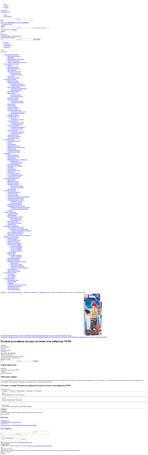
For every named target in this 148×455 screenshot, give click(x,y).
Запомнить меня (7, 24)
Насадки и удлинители (14, 71)
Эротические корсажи (14, 136)
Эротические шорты (17, 124)
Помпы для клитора (13, 61)
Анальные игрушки (10, 190)
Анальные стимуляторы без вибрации (19, 196)
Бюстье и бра (11, 93)
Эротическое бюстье (17, 96)
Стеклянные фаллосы (14, 150)
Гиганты (10, 142)
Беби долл (14, 118)
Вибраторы (7, 153)
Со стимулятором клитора (15, 175)
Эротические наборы (14, 289)
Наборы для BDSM (13, 260)
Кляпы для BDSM (16, 255)
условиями (13, 29)
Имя (3, 393)
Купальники (11, 104)
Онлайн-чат (4, 34)
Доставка (7, 44)
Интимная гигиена (13, 280)
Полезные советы (6, 425)
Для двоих (11, 167)
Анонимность (8, 45)
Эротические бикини (17, 84)
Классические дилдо (14, 145)
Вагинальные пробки (14, 141)
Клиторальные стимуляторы (16, 59)
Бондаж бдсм (15, 263)
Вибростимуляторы (16, 162)
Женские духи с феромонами (19, 229)
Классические (12, 169)
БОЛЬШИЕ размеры (13, 91)
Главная (3, 292)
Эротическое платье (13, 138)
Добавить (3, 409)
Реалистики (11, 172)
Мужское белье (12, 105)
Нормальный (21, 391)
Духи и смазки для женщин (16, 227)
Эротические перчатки (17, 113)
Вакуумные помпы (13, 67)
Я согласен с (10, 29)
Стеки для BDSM (16, 249)
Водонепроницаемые (14, 164)
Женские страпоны (13, 181)
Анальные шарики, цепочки (16, 200)
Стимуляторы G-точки (14, 176)
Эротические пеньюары (18, 127)
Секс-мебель (11, 277)
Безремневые (11, 179)
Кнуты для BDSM (16, 246)
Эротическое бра (16, 94)
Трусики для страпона (17, 187)
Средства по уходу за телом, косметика (19, 235)
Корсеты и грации (13, 99)
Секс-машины (12, 275)
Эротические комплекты (18, 85)
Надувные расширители (15, 204)
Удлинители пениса (17, 74)
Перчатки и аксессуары (14, 110)
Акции (6, 7)
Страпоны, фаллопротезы (11, 178)
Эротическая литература (15, 286)
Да (1, 453)
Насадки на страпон (17, 186)
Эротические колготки (17, 132)
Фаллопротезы (12, 189)
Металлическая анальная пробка (20, 207)
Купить (3, 350)
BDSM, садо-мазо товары (11, 237)
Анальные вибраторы (14, 192)
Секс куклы (11, 76)
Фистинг (10, 210)
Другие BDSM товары (14, 240)
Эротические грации (17, 101)
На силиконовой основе (15, 223)
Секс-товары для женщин (11, 54)
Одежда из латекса (13, 108)
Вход (5, 15)
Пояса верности (12, 269)
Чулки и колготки (13, 130)
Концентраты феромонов (15, 233)
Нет (4, 453)
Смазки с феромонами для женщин (21, 230)
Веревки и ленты (13, 238)
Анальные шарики (16, 203)
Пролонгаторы (12, 224)
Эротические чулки (16, 133)
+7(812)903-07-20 (16, 36)
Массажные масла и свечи (15, 217)
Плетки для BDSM (16, 247)
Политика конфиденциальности (43, 446)
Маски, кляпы (12, 254)
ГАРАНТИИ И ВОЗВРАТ (29, 425)
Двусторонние (12, 144)
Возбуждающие (12, 215)
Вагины (10, 65)
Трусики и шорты (13, 121)
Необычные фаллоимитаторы (16, 147)
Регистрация (7, 16)
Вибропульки (15, 161)
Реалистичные (12, 149)
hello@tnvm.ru (5, 420)
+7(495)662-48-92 (6, 36)
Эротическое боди (16, 90)
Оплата (6, 42)
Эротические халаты (17, 128)
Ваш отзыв (5, 405)
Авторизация (4, 12)
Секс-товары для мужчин (11, 64)
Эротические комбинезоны (19, 88)
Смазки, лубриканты (10, 212)
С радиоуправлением (14, 173)
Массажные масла (16, 218)
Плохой (5, 391)
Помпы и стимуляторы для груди (17, 62)
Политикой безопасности (24, 442)
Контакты (7, 47)
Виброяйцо (11, 57)
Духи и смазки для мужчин (15, 232)
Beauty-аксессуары (13, 81)
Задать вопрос (5, 444)
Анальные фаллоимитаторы (16, 198)
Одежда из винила (13, 107)
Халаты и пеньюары (13, 125)
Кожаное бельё (12, 252)
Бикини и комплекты (14, 82)
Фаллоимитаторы (9, 139)
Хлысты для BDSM (16, 250)
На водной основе (13, 221)
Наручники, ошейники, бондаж (17, 261)
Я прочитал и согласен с (17, 442)
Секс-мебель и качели (10, 272)
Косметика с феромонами (11, 226)
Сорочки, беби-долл (13, 116)
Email (3, 398)
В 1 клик (7, 350)
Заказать (36, 361)
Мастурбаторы (12, 70)
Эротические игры (13, 288)
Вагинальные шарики (14, 56)
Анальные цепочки (16, 201)
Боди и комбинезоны (14, 87)
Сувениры (11, 283)
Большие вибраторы (13, 156)
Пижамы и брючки (13, 115)
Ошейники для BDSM (17, 266)
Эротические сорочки (17, 119)
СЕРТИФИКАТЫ (16, 425)
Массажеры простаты (14, 68)
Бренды (6, 6)
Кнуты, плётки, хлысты (14, 244)
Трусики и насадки (13, 184)
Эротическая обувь (13, 135)
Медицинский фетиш (14, 258)
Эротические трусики (17, 122)
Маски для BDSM (16, 257)
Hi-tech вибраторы (13, 155)
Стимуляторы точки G (14, 152)
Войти (2, 26)
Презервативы (12, 281)
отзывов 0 (4, 345)
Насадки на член (16, 73)
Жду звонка (37, 39)
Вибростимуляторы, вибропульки (17, 159)
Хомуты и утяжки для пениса (19, 267)
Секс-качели (11, 274)
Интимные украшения (14, 243)
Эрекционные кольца (14, 78)
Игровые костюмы (13, 98)
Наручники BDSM (16, 264)
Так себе (12, 391)
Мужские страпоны (13, 183)
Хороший (30, 391)
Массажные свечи (16, 220)
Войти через (8, 22)
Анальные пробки (13, 195)
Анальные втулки (13, 193)
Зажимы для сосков (13, 241)
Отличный (38, 391)
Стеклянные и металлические (16, 206)
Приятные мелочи (9, 278)
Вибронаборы (12, 158)
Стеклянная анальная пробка (19, 209)
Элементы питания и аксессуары (17, 284)
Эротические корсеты (17, 102)
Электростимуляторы (14, 271)
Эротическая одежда (10, 79)
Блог (5, 4)
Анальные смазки (13, 213)
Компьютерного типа (14, 170)
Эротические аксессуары (18, 111)
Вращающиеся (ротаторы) (15, 166)
